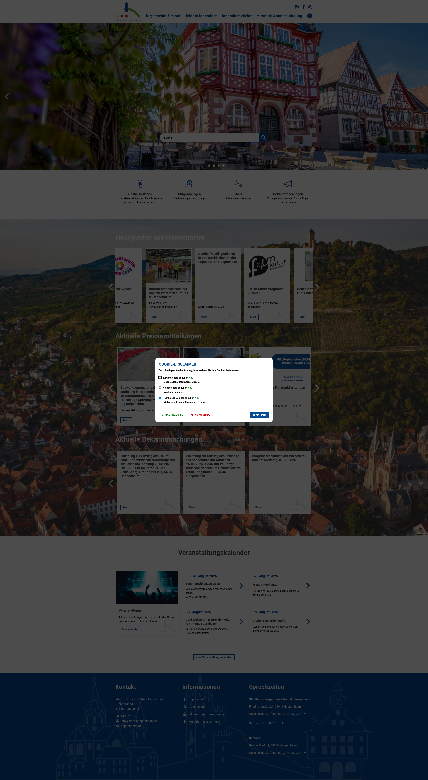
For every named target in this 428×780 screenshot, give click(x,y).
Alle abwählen (200, 415)
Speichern (259, 415)
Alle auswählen (172, 415)
